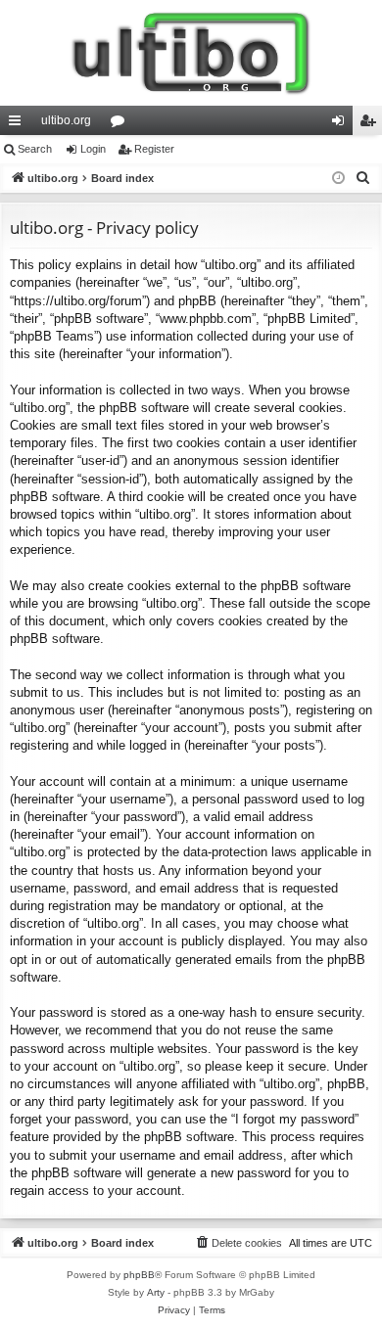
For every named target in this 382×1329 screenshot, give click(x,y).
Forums (121, 124)
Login (93, 149)
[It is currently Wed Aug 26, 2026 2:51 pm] (338, 178)
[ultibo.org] (191, 53)
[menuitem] (363, 178)
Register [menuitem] (371, 124)
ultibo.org (66, 120)
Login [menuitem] (342, 124)
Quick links (18, 124)
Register (154, 149)
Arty (156, 1292)
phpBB (139, 1274)
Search (35, 149)
